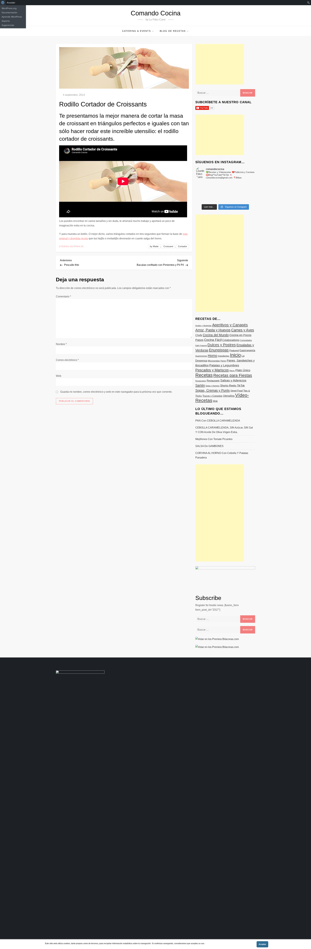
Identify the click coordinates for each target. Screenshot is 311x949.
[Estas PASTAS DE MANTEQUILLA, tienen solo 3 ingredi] (244, 183)
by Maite (154, 246)
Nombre (61, 344)
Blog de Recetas (173, 31)
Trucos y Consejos (212, 395)
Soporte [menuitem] (6, 21)
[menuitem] (3, 2)
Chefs (198, 335)
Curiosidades (246, 340)
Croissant (168, 246)
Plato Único (242, 370)
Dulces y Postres (221, 345)
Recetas (204, 375)
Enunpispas (219, 350)
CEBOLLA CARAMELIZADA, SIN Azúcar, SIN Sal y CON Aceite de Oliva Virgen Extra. (224, 429)
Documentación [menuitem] (9, 12)
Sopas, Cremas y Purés (212, 390)
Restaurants (213, 380)
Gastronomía (247, 350)
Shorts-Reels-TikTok (232, 385)
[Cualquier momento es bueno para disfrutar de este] (206, 200)
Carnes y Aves (242, 330)
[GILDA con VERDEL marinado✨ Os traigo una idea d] (225, 196)
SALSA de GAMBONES (209, 446)
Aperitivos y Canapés (230, 325)
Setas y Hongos (212, 386)
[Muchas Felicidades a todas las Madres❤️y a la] (206, 196)
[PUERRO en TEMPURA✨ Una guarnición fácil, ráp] (244, 200)
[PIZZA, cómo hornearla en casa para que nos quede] (244, 192)
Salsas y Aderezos (233, 380)
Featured (234, 350)
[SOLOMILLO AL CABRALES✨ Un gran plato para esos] (225, 200)
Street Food (236, 390)
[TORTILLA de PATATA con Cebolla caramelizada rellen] (206, 192)
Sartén (200, 385)
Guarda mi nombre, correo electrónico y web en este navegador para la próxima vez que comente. (116, 391)
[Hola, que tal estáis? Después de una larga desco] (206, 188)
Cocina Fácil (213, 340)
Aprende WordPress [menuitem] (12, 16)
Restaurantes (200, 381)
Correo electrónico (67, 360)
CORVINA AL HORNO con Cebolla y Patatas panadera (221, 455)
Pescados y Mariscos (212, 370)
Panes (223, 361)
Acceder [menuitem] (11, 2)
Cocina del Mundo (216, 335)
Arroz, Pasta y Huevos (212, 330)
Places (232, 371)
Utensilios (66, 246)
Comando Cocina (155, 13)
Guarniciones (201, 356)
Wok (215, 401)
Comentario (63, 296)
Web (58, 376)
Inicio (80, 246)
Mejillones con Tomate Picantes (213, 439)
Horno (212, 355)
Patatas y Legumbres (224, 365)
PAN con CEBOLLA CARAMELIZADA (217, 420)
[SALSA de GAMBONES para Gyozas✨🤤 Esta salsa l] (244, 196)
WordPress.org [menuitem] (9, 8)
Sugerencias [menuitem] (8, 25)
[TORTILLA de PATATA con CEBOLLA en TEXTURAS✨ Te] (244, 188)
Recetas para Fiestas (232, 375)
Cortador (182, 246)
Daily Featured (201, 345)
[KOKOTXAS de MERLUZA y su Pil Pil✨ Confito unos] (225, 183)
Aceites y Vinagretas (203, 326)
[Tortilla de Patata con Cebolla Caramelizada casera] (206, 183)
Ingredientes (223, 356)
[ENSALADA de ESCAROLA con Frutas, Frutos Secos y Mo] (225, 188)
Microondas (214, 360)
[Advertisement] (219, 64)
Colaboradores (230, 340)
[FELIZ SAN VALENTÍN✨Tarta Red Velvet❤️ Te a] (225, 192)
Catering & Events (136, 31)
